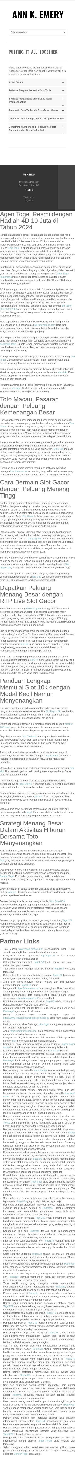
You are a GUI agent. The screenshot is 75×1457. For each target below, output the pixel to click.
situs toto (62, 372)
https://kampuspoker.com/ (23, 1031)
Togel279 (8, 1306)
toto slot (36, 576)
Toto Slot (24, 644)
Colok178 (54, 1050)
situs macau (40, 1070)
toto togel (16, 388)
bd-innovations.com (44, 325)
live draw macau (19, 471)
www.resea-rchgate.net (30, 949)
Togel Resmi (45, 1440)
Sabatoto (37, 1159)
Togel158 (59, 968)
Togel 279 (39, 962)
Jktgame (16, 1395)
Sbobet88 (25, 1375)
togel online (52, 755)
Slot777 (34, 660)
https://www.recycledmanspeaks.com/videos (26, 1018)
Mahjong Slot (34, 538)
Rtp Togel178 (48, 955)
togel (29, 812)
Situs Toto (58, 449)
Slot (14, 1040)
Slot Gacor (27, 516)
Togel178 (67, 920)
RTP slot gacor (34, 608)
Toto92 (6, 1122)
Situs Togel (13, 248)
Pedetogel (8, 1011)
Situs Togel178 (57, 901)
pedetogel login (8, 344)
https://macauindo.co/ (28, 988)
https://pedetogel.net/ (27, 998)
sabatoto (11, 892)
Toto (2, 860)
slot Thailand (29, 736)
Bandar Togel (7, 876)
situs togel (43, 1024)
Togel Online (25, 784)
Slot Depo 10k (53, 711)
